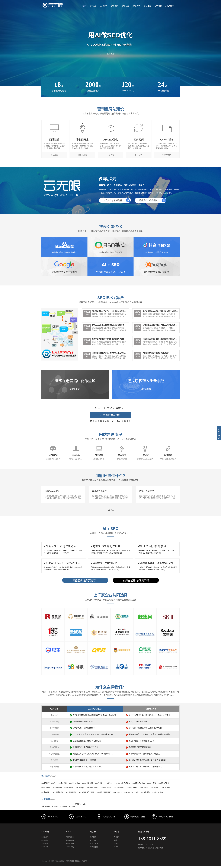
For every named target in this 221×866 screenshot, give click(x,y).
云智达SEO (45, 806)
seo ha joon (166, 787)
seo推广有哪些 (157, 792)
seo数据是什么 (74, 783)
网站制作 (93, 837)
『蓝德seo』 (154, 787)
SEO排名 (44, 846)
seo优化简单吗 (132, 787)
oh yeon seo (117, 792)
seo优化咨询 (145, 792)
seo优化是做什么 (92, 787)
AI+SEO (103, 6)
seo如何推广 (46, 792)
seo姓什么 (99, 783)
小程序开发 (170, 6)
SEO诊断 (114, 6)
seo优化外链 (46, 787)
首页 (84, 6)
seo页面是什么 (119, 787)
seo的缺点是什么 (138, 783)
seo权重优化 (62, 783)
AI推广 (116, 840)
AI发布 (116, 846)
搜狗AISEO (70, 843)
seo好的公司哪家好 (104, 792)
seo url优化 (80, 787)
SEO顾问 (125, 6)
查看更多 (110, 510)
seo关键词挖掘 (71, 792)
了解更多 (110, 53)
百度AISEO (70, 837)
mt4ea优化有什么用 (131, 792)
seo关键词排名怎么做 (122, 783)
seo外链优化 (57, 787)
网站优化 (93, 6)
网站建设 (147, 6)
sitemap (72, 806)
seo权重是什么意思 (48, 783)
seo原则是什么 (58, 792)
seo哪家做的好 (106, 787)
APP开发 (158, 6)
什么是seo (108, 783)
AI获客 (116, 843)
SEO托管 (136, 6)
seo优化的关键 (163, 783)
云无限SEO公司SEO (59, 806)
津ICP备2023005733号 (78, 861)
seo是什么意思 (87, 783)
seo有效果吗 (68, 787)
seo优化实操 (151, 783)
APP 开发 (93, 840)
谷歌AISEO (70, 840)
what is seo (144, 787)
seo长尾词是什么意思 (86, 792)
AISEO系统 (70, 846)
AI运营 (116, 837)
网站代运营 (94, 846)
